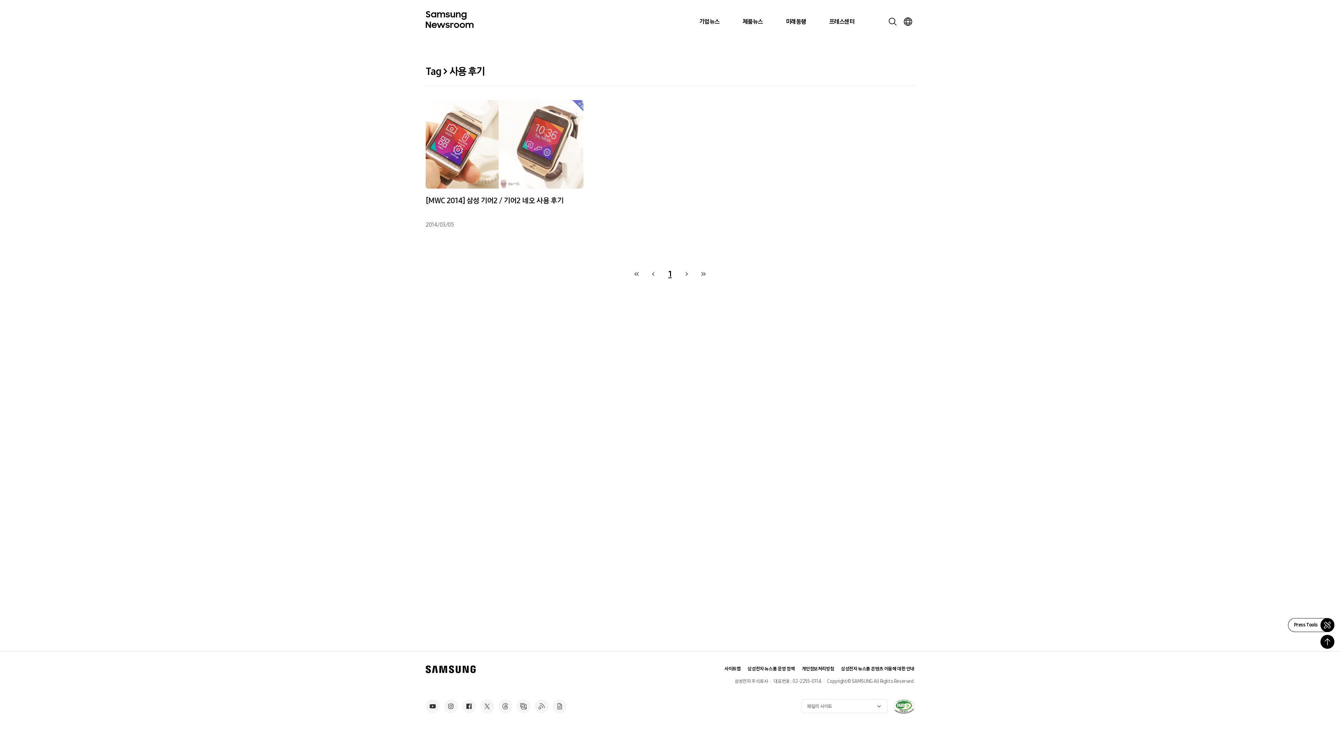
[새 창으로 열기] (903, 706)
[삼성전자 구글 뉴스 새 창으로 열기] (560, 706)
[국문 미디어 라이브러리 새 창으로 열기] (523, 706)
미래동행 (796, 21)
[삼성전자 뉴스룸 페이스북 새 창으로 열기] (469, 706)
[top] (1327, 642)
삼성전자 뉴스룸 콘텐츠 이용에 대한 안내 (877, 669)
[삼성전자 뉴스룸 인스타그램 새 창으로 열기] (451, 706)
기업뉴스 (709, 21)
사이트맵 (732, 669)
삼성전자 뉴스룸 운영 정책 (771, 669)
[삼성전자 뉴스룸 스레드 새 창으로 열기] (505, 706)
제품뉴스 (753, 21)
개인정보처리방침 (818, 669)
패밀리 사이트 (819, 706)
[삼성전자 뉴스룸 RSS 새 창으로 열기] (542, 706)
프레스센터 (841, 21)
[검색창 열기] (892, 21)
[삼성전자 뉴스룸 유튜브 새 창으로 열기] (433, 706)
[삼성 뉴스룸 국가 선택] (908, 21)
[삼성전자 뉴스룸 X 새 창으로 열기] (487, 706)
